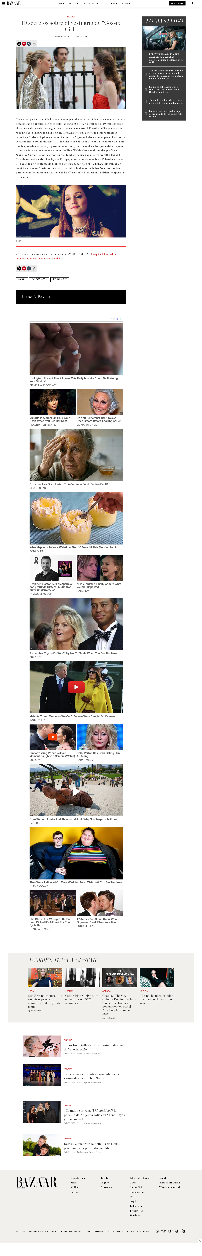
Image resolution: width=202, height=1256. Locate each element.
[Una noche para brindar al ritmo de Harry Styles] (157, 978)
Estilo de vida (110, 3)
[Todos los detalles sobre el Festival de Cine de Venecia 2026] (42, 1046)
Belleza (73, 3)
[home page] (14, 3)
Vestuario (60, 279)
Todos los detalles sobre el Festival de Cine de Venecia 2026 (94, 1047)
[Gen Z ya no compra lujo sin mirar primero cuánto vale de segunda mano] (45, 978)
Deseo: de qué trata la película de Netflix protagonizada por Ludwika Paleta (92, 1145)
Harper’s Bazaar (80, 36)
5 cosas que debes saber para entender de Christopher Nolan (92, 1076)
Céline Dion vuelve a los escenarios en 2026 (81, 997)
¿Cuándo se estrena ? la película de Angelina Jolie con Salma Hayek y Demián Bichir (94, 1114)
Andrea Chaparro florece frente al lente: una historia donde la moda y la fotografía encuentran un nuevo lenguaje (166, 74)
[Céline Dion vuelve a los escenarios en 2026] (82, 978)
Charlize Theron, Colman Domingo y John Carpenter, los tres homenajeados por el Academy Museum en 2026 (119, 1004)
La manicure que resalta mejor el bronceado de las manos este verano (165, 114)
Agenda (126, 3)
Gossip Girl (39, 279)
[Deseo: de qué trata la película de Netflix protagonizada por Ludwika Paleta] (42, 1145)
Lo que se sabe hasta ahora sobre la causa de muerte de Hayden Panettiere (164, 90)
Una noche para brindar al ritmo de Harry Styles (156, 997)
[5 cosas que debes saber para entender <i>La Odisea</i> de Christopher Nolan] (42, 1075)
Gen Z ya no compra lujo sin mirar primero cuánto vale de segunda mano (45, 1001)
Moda (61, 3)
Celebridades (90, 3)
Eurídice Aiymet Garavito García (89, 1053)
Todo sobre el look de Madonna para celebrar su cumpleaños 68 (166, 101)
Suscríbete (177, 3)
